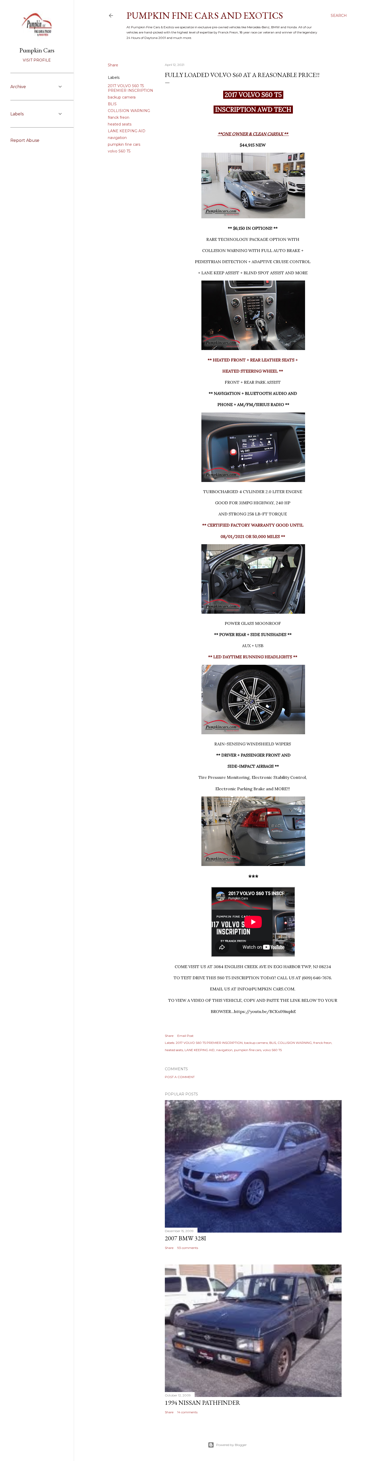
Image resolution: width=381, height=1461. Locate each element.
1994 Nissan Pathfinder (202, 1403)
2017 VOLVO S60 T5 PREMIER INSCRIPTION (130, 88)
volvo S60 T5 (119, 151)
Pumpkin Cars (36, 50)
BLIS (112, 104)
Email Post (185, 1036)
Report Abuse (24, 140)
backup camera (122, 97)
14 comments (187, 1412)
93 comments (187, 1248)
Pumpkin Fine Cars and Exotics (204, 15)
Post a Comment (180, 1077)
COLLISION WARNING (129, 110)
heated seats (119, 124)
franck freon (118, 117)
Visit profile (37, 60)
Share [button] (113, 65)
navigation (117, 137)
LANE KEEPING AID (126, 131)
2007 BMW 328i (185, 1238)
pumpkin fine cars (124, 144)
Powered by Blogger (231, 1445)
